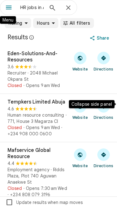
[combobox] (32, 7)
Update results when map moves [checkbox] (44, 202)
